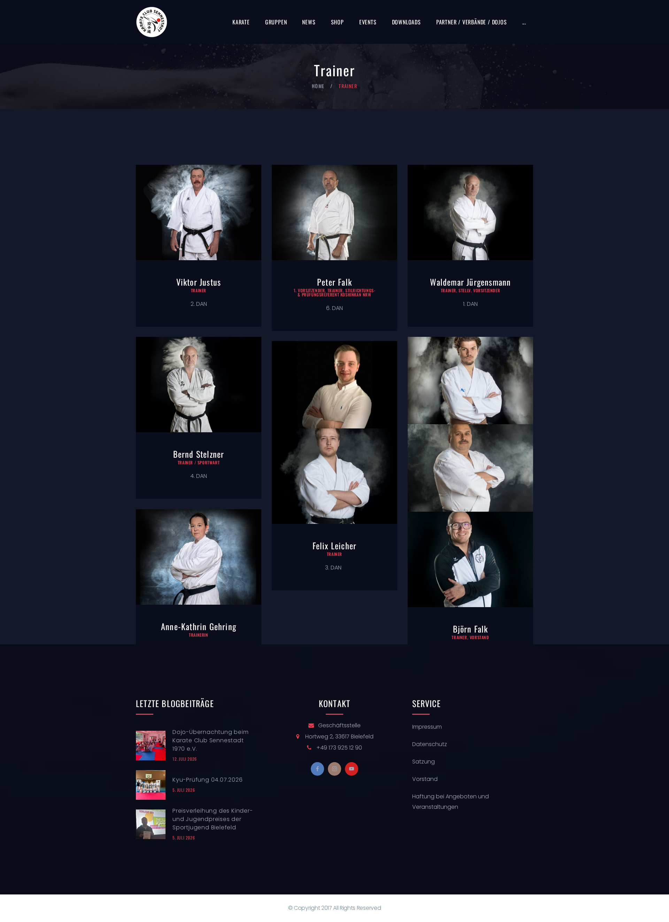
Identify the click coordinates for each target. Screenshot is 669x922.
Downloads (406, 22)
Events (368, 22)
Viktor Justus (198, 282)
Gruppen (276, 22)
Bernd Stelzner (198, 454)
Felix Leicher (335, 545)
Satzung (423, 762)
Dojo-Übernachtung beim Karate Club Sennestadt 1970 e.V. (210, 740)
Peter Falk (334, 282)
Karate (241, 22)
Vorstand (425, 779)
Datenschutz (429, 744)
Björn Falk (470, 628)
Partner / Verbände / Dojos (471, 22)
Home (318, 86)
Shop (337, 22)
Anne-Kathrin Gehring (198, 626)
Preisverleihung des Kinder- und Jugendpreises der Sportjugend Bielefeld (212, 819)
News (308, 22)
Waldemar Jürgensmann (470, 282)
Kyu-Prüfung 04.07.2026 (207, 780)
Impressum (427, 727)
